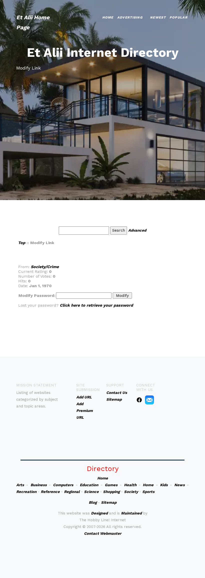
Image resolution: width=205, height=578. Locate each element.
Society (131, 491)
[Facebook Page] (139, 399)
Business (38, 485)
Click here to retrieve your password (96, 305)
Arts (20, 485)
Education (89, 485)
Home (108, 17)
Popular (179, 17)
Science (91, 491)
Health (130, 485)
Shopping (111, 491)
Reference (50, 491)
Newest (158, 17)
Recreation (26, 491)
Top (21, 242)
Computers (63, 485)
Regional (72, 491)
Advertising (129, 17)
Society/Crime (45, 266)
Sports (148, 491)
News (179, 485)
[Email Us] (150, 399)
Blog (93, 502)
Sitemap (108, 502)
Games (111, 485)
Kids (164, 485)
